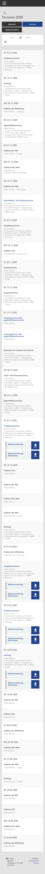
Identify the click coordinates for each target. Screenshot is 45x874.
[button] (35, 445)
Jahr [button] (12, 37)
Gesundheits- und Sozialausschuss (18, 200)
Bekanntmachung (15, 444)
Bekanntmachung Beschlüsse (15, 455)
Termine (32, 24)
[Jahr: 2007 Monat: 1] (20, 37)
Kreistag (7, 655)
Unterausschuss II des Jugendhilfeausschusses (14, 319)
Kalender (12, 24)
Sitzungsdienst (34, 862)
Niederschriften (12, 30)
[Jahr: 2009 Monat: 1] (5, 42)
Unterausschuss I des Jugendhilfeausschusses (14, 335)
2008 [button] (27, 37)
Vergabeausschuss (12, 426)
